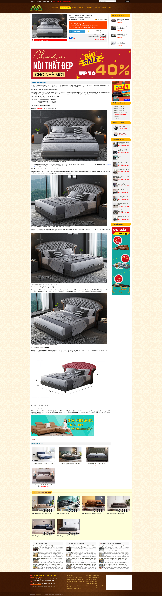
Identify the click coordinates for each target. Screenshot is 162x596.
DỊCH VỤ (97, 8)
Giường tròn (117, 116)
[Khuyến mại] (121, 100)
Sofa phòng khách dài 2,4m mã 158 (66, 536)
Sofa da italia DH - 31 (123, 169)
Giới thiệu (39, 1)
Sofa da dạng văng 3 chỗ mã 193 (115, 513)
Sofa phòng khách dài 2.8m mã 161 (123, 183)
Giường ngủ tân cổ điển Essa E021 (122, 27)
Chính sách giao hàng (91, 581)
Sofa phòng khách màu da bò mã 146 (91, 513)
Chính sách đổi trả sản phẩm (74, 588)
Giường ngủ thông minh (120, 112)
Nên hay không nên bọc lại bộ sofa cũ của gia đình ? (112, 546)
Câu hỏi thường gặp (91, 579)
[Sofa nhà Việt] (40, 7)
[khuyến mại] (121, 294)
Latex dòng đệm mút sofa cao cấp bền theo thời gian (79, 552)
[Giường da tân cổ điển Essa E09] (49, 37)
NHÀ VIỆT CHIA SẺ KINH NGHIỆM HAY (111, 543)
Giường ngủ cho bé (119, 110)
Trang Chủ (32, 1)
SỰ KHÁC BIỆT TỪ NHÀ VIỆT (76, 543)
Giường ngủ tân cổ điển (120, 114)
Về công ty (70, 575)
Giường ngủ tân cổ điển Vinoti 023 (122, 42)
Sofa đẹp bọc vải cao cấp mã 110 (123, 143)
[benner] (81, 78)
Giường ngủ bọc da (119, 106)
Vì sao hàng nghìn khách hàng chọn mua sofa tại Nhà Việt (95, 586)
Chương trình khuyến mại (92, 577)
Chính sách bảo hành (91, 583)
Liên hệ (44, 1)
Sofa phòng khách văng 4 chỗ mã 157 (41, 513)
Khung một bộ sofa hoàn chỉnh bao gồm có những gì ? (47, 558)
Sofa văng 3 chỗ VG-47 (63, 513)
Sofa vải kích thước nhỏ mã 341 (123, 197)
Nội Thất (89, 8)
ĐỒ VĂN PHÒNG (106, 8)
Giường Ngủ (65, 8)
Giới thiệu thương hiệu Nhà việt (74, 577)
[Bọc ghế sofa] (62, 435)
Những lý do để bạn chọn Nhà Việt (75, 579)
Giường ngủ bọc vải (119, 108)
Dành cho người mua (92, 575)
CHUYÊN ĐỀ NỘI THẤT (42, 543)
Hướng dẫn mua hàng (98, 31)
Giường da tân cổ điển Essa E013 (43, 484)
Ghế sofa (55, 8)
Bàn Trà (73, 8)
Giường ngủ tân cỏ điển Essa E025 (122, 35)
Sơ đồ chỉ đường (102, 19)
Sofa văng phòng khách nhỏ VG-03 (122, 150)
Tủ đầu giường (118, 118)
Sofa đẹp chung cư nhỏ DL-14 (123, 210)
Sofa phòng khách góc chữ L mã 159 (41, 536)
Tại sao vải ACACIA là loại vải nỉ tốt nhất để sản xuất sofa (81, 558)
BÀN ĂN (81, 8)
